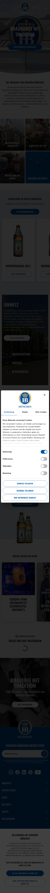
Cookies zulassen (25, 483)
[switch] (44, 459)
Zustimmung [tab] (9, 412)
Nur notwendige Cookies (25, 497)
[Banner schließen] (44, 395)
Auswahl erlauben (25, 490)
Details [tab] (25, 412)
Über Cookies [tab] (41, 412)
